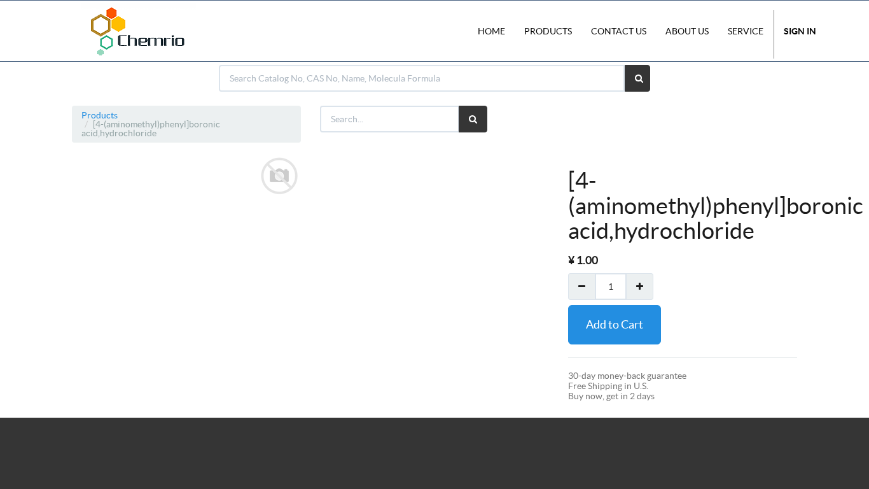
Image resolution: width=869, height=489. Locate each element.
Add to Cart (614, 324)
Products (99, 115)
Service (745, 31)
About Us (687, 31)
